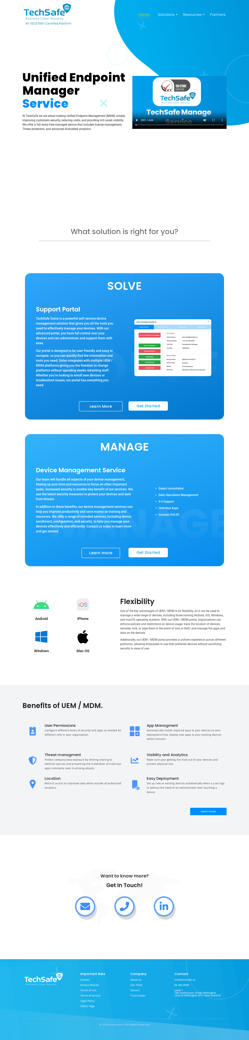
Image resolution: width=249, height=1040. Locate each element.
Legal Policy (87, 1001)
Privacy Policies (89, 985)
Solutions (166, 14)
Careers (135, 990)
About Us (135, 979)
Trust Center (138, 995)
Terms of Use (88, 990)
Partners (217, 14)
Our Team (136, 985)
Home (143, 14)
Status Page (87, 1006)
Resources (192, 14)
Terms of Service (90, 995)
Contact (85, 979)
